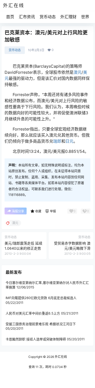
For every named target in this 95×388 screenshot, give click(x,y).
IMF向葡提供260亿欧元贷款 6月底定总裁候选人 (41, 298)
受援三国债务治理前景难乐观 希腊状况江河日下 (41, 324)
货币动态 (48, 16)
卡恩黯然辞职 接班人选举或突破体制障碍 (36, 339)
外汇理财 (68, 16)
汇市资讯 (27, 16)
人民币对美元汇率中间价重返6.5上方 (33, 313)
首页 (10, 16)
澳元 (77, 72)
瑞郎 (57, 141)
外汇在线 (60, 357)
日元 (69, 141)
